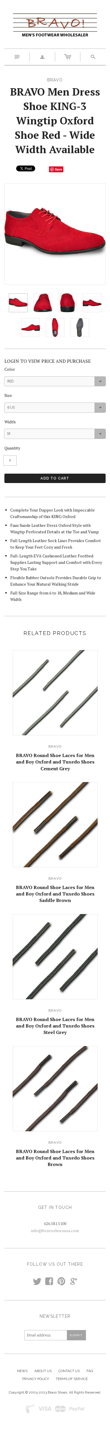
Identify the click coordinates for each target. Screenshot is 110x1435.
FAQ (90, 1371)
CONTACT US (69, 1371)
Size (8, 395)
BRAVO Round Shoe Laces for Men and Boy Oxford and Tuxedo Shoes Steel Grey (55, 1026)
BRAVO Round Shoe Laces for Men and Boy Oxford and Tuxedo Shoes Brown (55, 1158)
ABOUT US (43, 1371)
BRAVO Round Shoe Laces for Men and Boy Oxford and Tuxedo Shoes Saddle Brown (55, 894)
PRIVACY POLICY (35, 1379)
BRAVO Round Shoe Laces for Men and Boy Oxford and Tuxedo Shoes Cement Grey (55, 762)
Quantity (12, 448)
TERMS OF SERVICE (72, 1379)
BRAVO (55, 746)
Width (10, 422)
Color (9, 369)
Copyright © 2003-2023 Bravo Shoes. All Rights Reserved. (55, 1392)
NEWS (22, 1371)
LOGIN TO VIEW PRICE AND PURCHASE (47, 361)
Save (58, 169)
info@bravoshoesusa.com (55, 1230)
